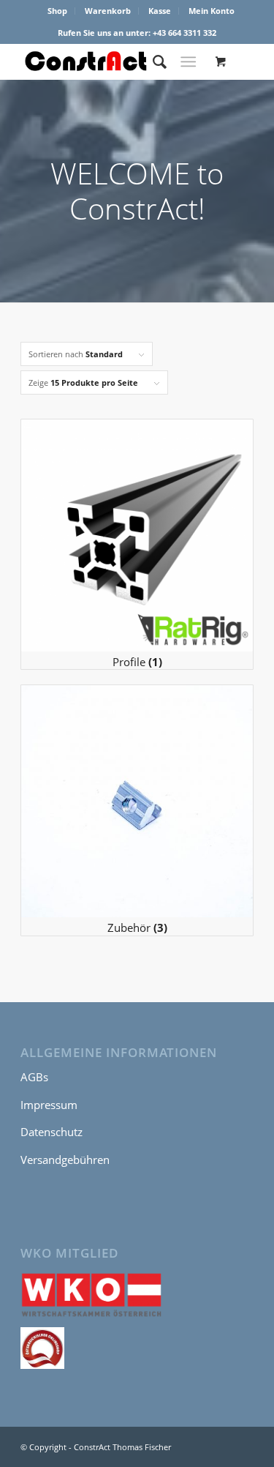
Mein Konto (212, 10)
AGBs (34, 1077)
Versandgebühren (65, 1159)
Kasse (159, 10)
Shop (57, 10)
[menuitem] (57, 11)
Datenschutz (51, 1131)
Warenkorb (108, 10)
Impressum (48, 1104)
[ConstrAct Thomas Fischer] (113, 61)
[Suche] (152, 61)
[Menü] (188, 61)
